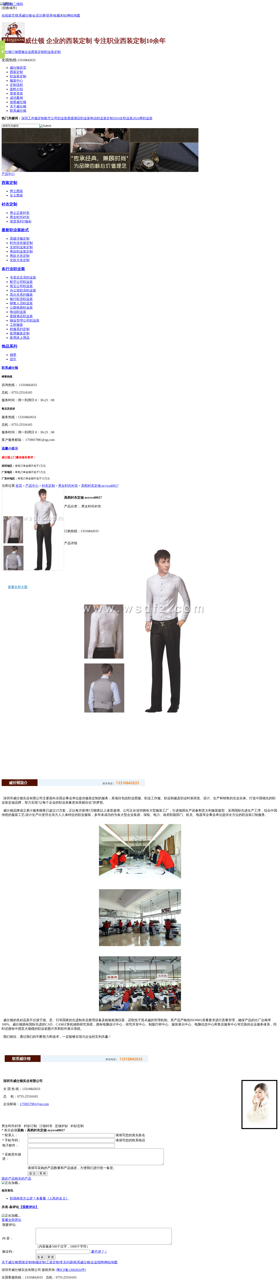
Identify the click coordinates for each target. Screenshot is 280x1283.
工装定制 (52, 1262)
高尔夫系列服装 (21, 294)
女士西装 (16, 195)
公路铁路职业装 (21, 307)
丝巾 (13, 359)
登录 (49, 15)
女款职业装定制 (21, 247)
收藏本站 (59, 15)
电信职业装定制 (101, 118)
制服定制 (39, 1262)
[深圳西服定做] (100, 171)
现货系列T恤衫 (21, 221)
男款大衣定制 (20, 256)
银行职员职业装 (21, 299)
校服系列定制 (20, 329)
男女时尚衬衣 (20, 217)
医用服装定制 (20, 333)
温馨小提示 (10, 448)
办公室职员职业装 (23, 290)
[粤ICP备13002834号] (71, 1270)
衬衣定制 (9, 204)
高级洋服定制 (20, 238)
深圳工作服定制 (32, 118)
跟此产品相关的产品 (16, 1178)
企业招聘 (97, 1262)
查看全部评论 (11, 1220)
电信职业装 (18, 312)
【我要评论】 (29, 1207)
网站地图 (73, 15)
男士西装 (16, 191)
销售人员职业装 (21, 303)
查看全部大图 (17, 587)
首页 (19, 485)
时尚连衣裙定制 (21, 243)
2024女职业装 (123, 118)
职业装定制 (52, 52)
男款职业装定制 (21, 251)
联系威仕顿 (10, 367)
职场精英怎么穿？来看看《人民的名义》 (39, 1198)
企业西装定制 (34, 52)
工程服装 (16, 324)
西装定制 (9, 183)
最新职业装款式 (15, 230)
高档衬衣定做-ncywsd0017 (99, 485)
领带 (13, 355)
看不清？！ (99, 1251)
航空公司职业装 (55, 118)
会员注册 (39, 15)
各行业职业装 (13, 269)
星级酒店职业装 (78, 118)
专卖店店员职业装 (23, 277)
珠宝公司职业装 (21, 286)
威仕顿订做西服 (13, 52)
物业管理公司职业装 (24, 320)
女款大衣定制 (20, 260)
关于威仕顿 (10, 1262)
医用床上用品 (20, 337)
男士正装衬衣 (20, 213)
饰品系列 (9, 346)
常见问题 (66, 1262)
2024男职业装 (143, 118)
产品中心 (8, 174)
